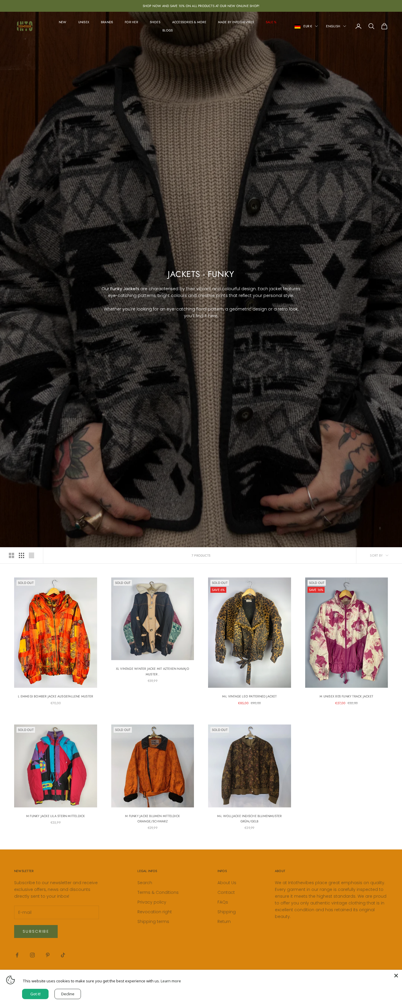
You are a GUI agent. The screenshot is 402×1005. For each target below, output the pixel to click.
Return (224, 921)
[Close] (396, 976)
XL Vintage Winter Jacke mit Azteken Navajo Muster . (152, 671)
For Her (131, 22)
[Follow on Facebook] (17, 955)
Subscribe (36, 931)
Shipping (226, 912)
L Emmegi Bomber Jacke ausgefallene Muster (55, 696)
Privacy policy (151, 902)
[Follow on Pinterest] (48, 955)
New (63, 22)
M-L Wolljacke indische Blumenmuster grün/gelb (249, 819)
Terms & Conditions (158, 892)
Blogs (167, 30)
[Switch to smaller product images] (21, 555)
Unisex (83, 22)
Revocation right (154, 912)
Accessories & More (189, 22)
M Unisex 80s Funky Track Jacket (346, 696)
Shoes (155, 22)
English (333, 26)
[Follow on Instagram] (32, 955)
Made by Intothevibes (236, 22)
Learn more (171, 981)
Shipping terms (153, 921)
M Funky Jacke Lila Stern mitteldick (55, 816)
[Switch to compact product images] (31, 555)
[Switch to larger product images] (11, 555)
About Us (226, 883)
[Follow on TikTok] (63, 955)
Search (144, 883)
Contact (226, 892)
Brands (107, 22)
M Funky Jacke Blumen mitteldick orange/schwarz (152, 819)
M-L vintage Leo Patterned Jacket (249, 696)
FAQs (222, 902)
